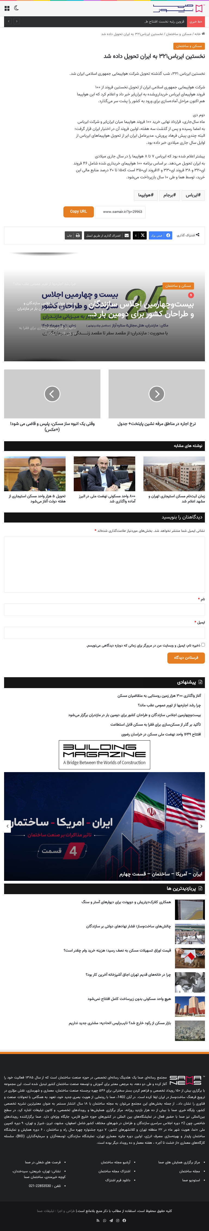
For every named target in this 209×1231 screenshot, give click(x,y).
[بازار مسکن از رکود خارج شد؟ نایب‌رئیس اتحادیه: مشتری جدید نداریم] (190, 1031)
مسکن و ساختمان (179, 34)
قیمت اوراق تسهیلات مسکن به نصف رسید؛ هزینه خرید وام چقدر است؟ (117, 951)
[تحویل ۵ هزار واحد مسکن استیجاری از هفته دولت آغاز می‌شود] (35, 473)
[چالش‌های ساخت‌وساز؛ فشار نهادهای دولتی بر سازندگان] (190, 934)
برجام (168, 195)
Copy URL (78, 212)
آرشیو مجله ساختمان (115, 1162)
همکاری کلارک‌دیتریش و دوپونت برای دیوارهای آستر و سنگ (126, 902)
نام (201, 599)
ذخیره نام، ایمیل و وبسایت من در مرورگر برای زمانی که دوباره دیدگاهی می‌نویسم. (143, 645)
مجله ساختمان (189, 1171)
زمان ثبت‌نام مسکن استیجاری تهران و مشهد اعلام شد (177, 499)
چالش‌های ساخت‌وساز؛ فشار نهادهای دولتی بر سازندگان (128, 927)
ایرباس (192, 195)
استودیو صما (191, 1180)
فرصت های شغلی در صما (43, 1162)
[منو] (7, 10)
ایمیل (200, 622)
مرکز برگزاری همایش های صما (179, 1162)
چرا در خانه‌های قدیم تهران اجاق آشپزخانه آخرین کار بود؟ (128, 975)
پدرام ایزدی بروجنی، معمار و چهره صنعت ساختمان (68, 874)
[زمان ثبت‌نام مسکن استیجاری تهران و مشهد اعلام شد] (174, 473)
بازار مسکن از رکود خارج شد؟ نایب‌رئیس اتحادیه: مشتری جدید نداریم (120, 1023)
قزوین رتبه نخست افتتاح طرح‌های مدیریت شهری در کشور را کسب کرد (135, 21)
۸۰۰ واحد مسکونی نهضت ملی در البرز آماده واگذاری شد (107, 499)
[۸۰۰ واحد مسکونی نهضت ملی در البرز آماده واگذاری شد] (104, 473)
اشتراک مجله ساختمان (114, 1171)
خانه (198, 34)
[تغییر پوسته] (16, 10)
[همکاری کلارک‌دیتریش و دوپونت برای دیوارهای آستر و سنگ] (190, 910)
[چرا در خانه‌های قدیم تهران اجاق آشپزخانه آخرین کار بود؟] (190, 982)
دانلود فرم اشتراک (117, 1180)
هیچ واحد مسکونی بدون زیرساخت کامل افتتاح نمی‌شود (129, 999)
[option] (104, 307)
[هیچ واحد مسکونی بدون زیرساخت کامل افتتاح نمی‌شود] (190, 1006)
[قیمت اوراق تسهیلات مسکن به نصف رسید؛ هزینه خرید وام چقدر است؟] (190, 958)
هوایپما (144, 195)
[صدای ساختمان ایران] (179, 8)
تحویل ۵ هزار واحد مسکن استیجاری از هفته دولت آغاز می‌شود (37, 499)
